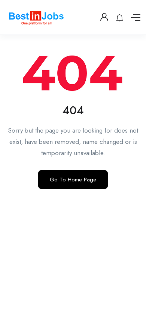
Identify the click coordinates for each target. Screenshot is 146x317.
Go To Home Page (73, 179)
